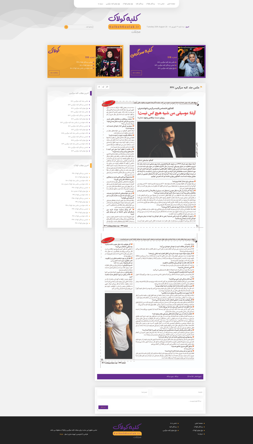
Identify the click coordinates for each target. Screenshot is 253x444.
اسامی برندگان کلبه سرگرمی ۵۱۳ (78, 115)
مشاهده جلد (136, 72)
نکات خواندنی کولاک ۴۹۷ (80, 216)
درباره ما (100, 4)
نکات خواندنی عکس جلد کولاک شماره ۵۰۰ (75, 184)
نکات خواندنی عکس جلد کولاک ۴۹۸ (76, 205)
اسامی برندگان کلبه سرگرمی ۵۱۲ (78, 126)
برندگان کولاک (150, 4)
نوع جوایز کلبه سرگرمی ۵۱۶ (79, 130)
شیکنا (61, 434)
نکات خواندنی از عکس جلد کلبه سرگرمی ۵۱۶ (74, 122)
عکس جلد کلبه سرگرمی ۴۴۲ (184, 88)
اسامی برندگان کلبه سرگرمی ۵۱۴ (165, 65)
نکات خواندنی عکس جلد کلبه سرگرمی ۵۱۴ (75, 144)
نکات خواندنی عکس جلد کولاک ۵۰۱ (81, 68)
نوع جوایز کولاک (128, 4)
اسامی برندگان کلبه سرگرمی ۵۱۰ (78, 147)
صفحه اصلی (171, 4)
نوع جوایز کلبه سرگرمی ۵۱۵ (79, 140)
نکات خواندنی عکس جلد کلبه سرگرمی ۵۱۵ (74, 133)
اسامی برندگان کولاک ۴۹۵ (80, 198)
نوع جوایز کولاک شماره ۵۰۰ (79, 191)
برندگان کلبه (139, 4)
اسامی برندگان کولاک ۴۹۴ (80, 209)
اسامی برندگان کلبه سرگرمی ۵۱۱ (78, 137)
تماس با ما (161, 4)
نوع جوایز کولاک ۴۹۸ (81, 213)
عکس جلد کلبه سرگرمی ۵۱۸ (166, 62)
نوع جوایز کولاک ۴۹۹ (81, 202)
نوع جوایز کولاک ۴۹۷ (81, 223)
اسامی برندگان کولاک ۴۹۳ (80, 220)
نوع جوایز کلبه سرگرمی (113, 4)
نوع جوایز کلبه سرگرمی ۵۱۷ (79, 119)
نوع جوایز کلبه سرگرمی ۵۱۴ (79, 151)
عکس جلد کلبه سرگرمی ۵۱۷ (79, 112)
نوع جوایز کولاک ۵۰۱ (86, 65)
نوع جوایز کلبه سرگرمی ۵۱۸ (166, 68)
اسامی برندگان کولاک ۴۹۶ (84, 62)
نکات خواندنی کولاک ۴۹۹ (80, 195)
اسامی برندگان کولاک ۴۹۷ (80, 188)
